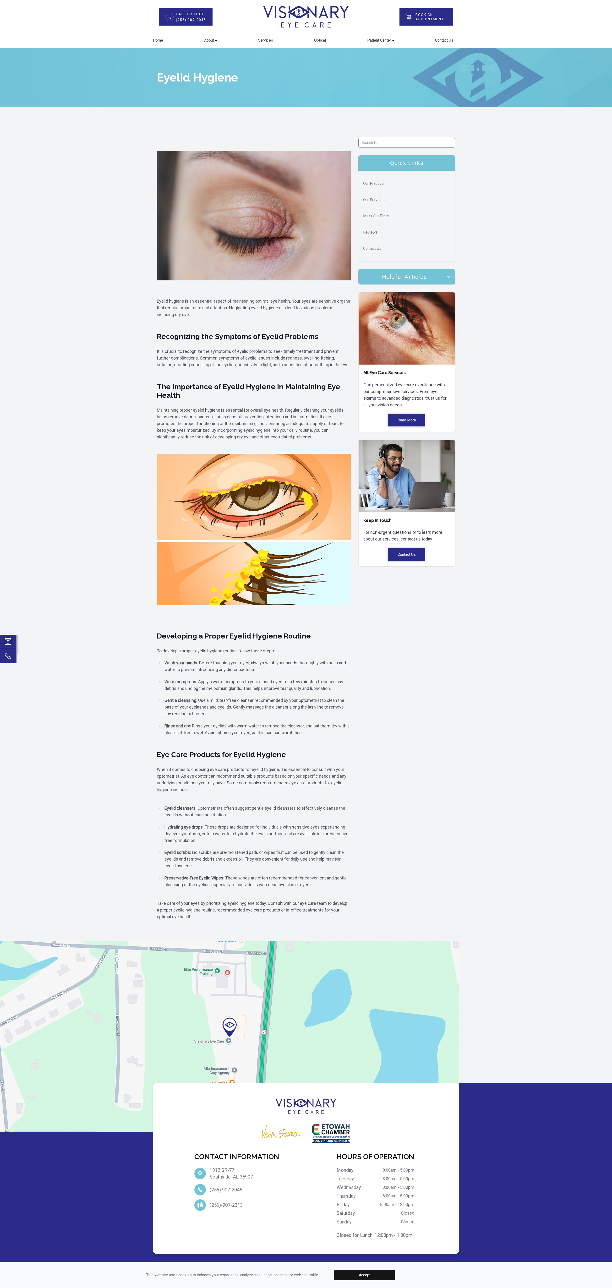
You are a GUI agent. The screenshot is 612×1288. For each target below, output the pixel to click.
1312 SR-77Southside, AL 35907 (231, 1173)
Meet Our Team (376, 216)
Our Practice (373, 183)
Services (265, 40)
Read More (407, 420)
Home (158, 40)
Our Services (374, 199)
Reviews (370, 232)
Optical (320, 40)
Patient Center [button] (379, 40)
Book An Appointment (429, 17)
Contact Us (444, 40)
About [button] (209, 40)
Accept (365, 1275)
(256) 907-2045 (226, 1190)
